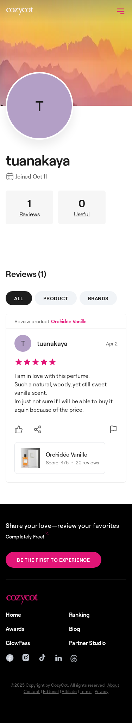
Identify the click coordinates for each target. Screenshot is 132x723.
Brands (98, 298)
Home (13, 614)
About (113, 685)
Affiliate (69, 691)
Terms (86, 691)
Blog (74, 628)
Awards (15, 628)
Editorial (51, 691)
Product (55, 298)
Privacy (101, 691)
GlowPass (18, 642)
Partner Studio (87, 642)
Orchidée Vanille (69, 321)
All (19, 298)
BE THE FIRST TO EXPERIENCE (53, 560)
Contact (32, 691)
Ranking (79, 614)
